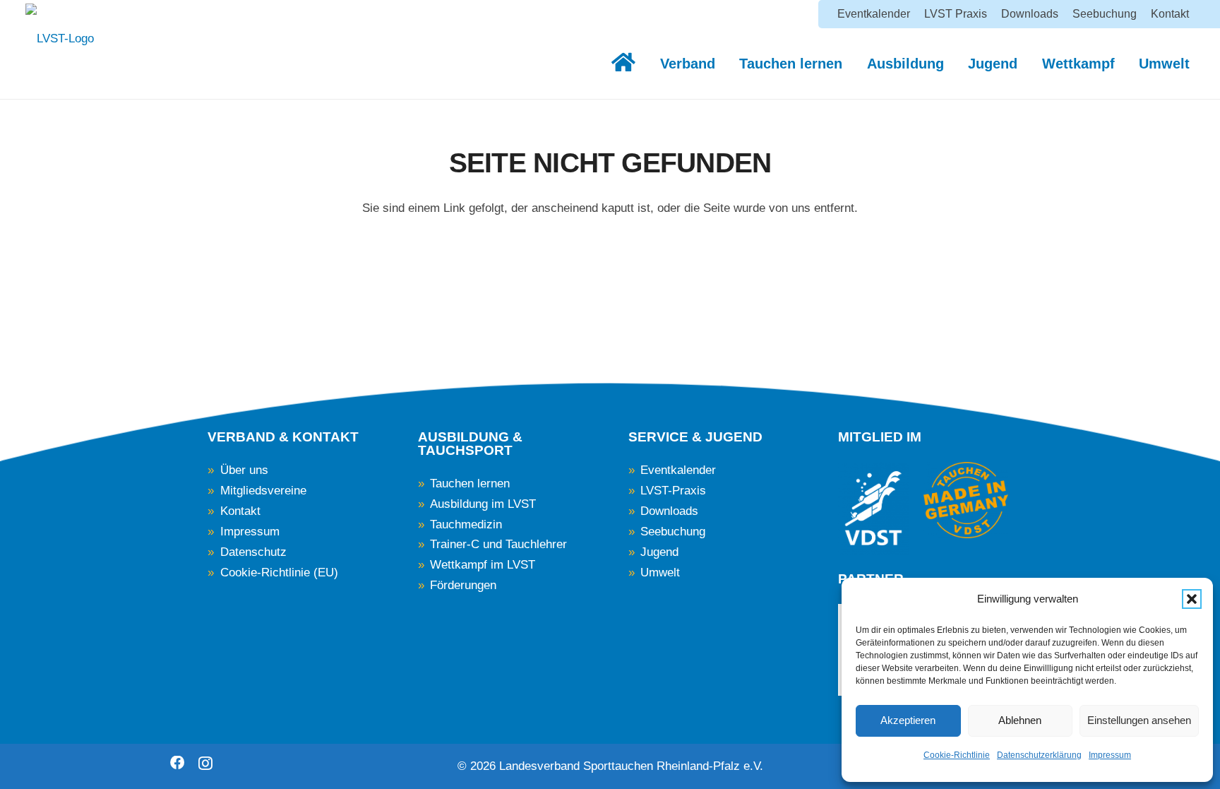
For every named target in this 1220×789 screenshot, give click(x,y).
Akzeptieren (907, 720)
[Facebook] (177, 763)
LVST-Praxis (673, 490)
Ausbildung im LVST (483, 504)
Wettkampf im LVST (482, 564)
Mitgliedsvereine (263, 490)
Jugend (659, 552)
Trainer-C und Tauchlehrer (498, 544)
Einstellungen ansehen (1139, 720)
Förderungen (463, 585)
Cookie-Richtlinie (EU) (279, 572)
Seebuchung (672, 531)
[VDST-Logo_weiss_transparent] (873, 508)
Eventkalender (678, 470)
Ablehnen (1019, 720)
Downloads (669, 511)
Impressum (1110, 755)
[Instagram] (205, 763)
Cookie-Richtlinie (956, 755)
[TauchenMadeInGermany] (965, 500)
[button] (1192, 599)
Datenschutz (253, 552)
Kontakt (240, 511)
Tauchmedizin (466, 524)
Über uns (244, 470)
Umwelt (660, 572)
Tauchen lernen (470, 483)
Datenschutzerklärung (1039, 755)
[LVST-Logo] (59, 46)
